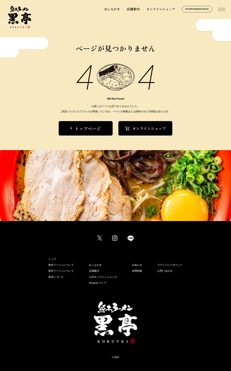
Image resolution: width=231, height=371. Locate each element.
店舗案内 (133, 9)
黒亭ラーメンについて (61, 270)
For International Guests (197, 9)
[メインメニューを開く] (221, 10)
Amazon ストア (98, 282)
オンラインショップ (160, 9)
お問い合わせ (164, 270)
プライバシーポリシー (170, 264)
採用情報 (137, 270)
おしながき (112, 9)
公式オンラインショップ (103, 276)
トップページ (88, 128)
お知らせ (137, 264)
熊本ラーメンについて (61, 264)
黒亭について (56, 276)
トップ (52, 258)
